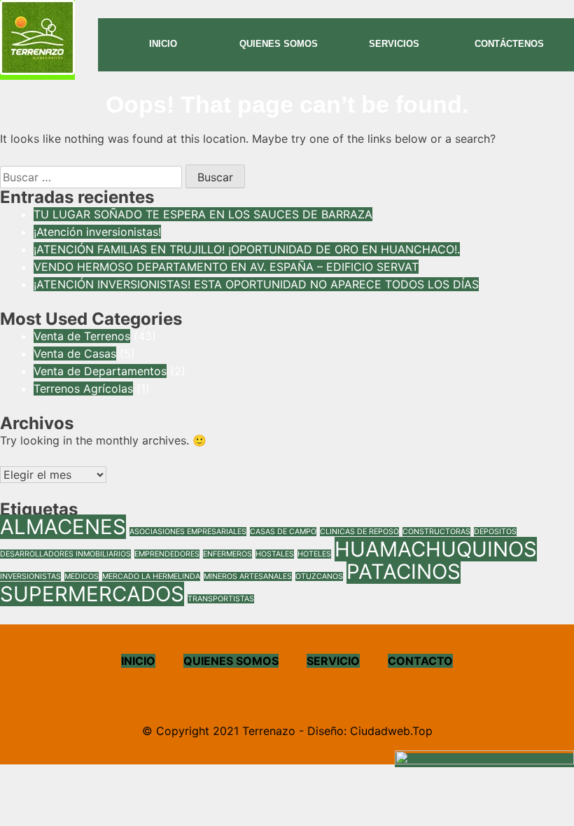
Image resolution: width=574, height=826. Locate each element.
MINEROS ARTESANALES (248, 576)
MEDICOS (81, 576)
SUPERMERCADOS (92, 594)
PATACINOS (403, 571)
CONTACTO (420, 661)
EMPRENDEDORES (167, 554)
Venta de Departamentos (100, 371)
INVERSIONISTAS (30, 576)
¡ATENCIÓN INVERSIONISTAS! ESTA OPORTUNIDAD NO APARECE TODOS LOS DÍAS (256, 284)
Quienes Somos (278, 43)
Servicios (394, 43)
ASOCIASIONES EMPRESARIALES (188, 531)
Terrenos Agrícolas (83, 389)
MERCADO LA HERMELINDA (151, 576)
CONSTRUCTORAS (436, 531)
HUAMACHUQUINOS (436, 549)
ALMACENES (63, 526)
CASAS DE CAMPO (283, 531)
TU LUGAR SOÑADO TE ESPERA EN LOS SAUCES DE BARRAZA (203, 214)
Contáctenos (509, 43)
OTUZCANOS (319, 576)
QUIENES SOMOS (231, 661)
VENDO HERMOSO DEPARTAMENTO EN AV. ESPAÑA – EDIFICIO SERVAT (226, 267)
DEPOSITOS (495, 531)
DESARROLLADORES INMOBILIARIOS (65, 554)
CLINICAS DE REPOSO (359, 531)
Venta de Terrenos (82, 336)
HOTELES (314, 554)
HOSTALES (274, 554)
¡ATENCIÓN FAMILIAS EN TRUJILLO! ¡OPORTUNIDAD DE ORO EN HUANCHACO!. (247, 249)
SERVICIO (333, 661)
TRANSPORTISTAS (221, 598)
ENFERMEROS (227, 554)
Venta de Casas (75, 353)
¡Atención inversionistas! (97, 232)
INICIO (138, 661)
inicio (163, 43)
